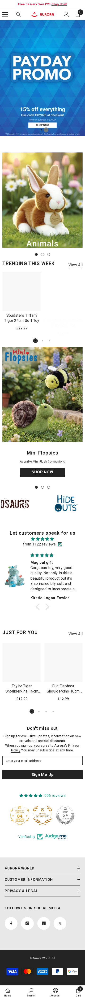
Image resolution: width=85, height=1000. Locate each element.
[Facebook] (28, 524)
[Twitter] (57, 524)
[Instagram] (37, 524)
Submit (42, 509)
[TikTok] (47, 524)
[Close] (77, 463)
